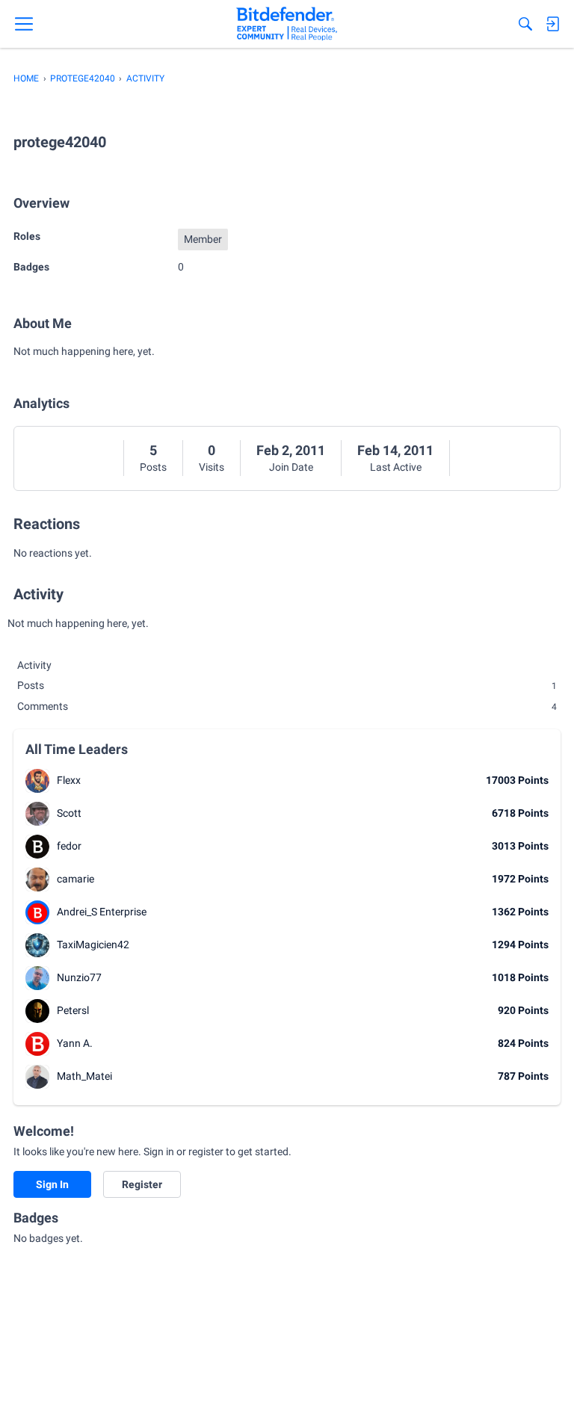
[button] (37, 781)
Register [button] (142, 1184)
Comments (287, 706)
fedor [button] (69, 846)
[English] (287, 24)
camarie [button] (75, 879)
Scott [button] (69, 813)
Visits (211, 467)
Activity (34, 665)
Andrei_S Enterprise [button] (101, 912)
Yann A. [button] (75, 1043)
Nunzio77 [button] (79, 977)
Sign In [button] (52, 1184)
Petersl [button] (73, 1010)
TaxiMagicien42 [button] (93, 944)
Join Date (291, 467)
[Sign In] (552, 24)
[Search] (525, 24)
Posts (153, 467)
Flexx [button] (69, 780)
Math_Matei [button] (84, 1076)
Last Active (396, 467)
